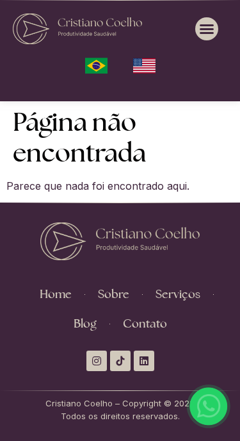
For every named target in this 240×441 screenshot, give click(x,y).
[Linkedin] (144, 361)
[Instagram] (96, 361)
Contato (145, 323)
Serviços (178, 294)
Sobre (113, 294)
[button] (206, 28)
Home (56, 294)
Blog (85, 323)
